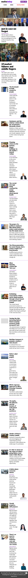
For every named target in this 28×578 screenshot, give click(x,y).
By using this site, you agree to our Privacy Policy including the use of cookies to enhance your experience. (14, 574)
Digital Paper (20, 5)
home (5, 5)
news (11, 5)
